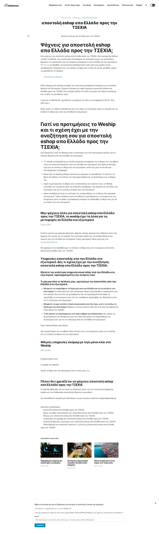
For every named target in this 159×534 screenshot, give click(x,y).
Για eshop (87, 5)
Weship (46, 65)
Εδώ (88, 371)
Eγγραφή (40, 525)
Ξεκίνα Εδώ (46, 224)
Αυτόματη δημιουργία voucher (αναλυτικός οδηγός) (77, 463)
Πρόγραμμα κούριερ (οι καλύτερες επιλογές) (51, 462)
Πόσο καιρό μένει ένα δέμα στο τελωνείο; (104, 462)
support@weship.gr (49, 242)
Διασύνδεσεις (113, 5)
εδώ (53, 109)
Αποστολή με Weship (53, 77)
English (139, 5)
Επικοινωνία (127, 5)
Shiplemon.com (55, 5)
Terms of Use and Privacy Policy (80, 513)
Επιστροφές (99, 5)
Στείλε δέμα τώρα (72, 5)
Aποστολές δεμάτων (90, 18)
